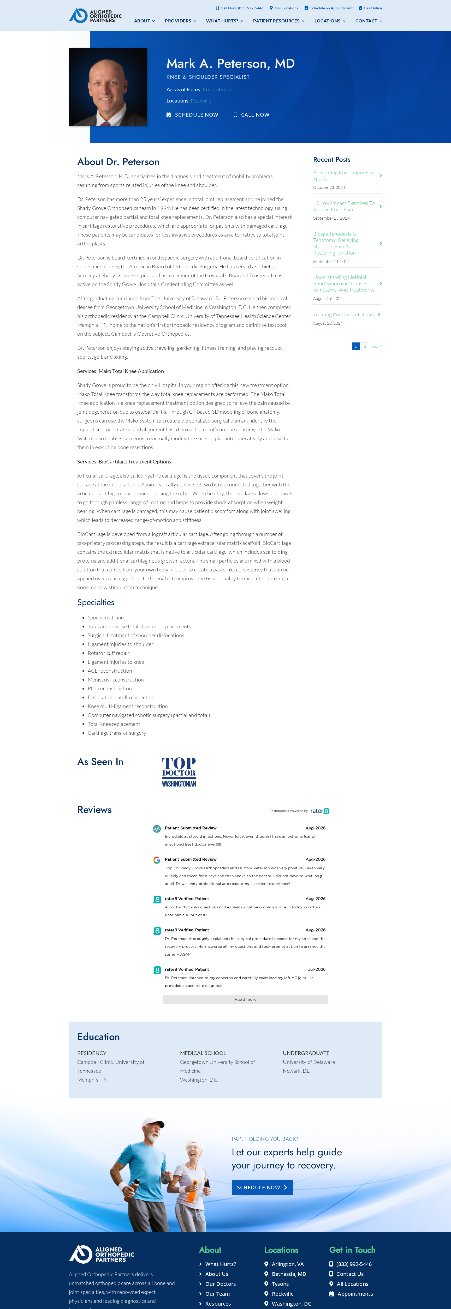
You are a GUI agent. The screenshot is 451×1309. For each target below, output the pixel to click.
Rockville (201, 100)
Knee (208, 89)
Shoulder (226, 89)
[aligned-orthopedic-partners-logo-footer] (95, 10)
